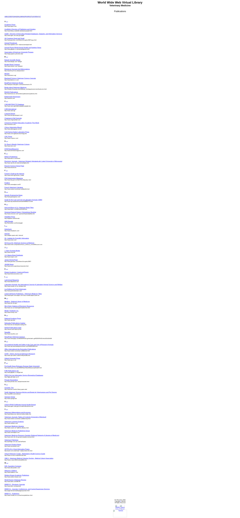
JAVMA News (9, 264)
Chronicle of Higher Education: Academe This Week (21, 123)
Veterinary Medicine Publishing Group (17, 431)
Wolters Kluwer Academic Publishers (16, 475)
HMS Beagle (8, 221)
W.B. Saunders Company (12, 466)
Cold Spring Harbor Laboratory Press (16, 132)
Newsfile (7, 332)
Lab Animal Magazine (11, 280)
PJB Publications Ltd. (11, 371)
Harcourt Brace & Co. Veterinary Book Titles (19, 207)
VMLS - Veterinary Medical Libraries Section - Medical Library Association (28, 458)
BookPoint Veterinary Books (13, 83)
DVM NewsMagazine (11, 149)
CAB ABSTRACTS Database (14, 104)
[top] (7, 21)
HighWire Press (9, 217)
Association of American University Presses (18, 52)
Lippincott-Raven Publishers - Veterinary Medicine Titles (23, 294)
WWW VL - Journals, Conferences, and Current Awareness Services (27, 489)
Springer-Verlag (9, 397)
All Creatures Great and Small (14, 38)
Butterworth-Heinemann (12, 97)
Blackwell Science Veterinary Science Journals (20, 78)
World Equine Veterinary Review (15, 480)
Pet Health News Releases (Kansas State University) (22, 366)
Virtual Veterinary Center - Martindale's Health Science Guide (24, 454)
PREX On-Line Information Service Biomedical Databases (23, 375)
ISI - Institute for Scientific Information (16, 238)
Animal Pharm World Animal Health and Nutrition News (22, 47)
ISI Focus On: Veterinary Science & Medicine (19, 243)
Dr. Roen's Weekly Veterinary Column (17, 144)
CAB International (10, 109)
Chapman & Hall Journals (13, 118)
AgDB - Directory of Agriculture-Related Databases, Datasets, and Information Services (33, 34)
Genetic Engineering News (13, 195)
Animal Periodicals (10, 43)
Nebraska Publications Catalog (14, 323)
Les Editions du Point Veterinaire (15, 289)
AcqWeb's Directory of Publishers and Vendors (20, 29)
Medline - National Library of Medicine (17, 301)
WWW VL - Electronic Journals (14, 484)
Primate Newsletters (11, 380)
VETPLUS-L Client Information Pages (17, 449)
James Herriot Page (11, 260)
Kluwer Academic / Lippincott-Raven (16, 272)
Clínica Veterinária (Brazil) (13, 127)
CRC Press (8, 136)
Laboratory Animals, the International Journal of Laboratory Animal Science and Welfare (33, 284)
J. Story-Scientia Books (12, 251)
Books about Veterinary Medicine (15, 87)
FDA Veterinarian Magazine (13, 178)
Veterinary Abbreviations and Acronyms (17, 412)
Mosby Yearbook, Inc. (11, 311)
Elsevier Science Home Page (14, 166)
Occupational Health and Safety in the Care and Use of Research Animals (28, 344)
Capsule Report (9, 113)
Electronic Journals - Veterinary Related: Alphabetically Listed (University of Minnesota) (33, 161)
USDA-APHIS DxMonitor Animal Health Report (20, 405)
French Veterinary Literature (13, 187)
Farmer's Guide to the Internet (14, 174)
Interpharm (8, 229)
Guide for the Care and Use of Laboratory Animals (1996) (23, 200)
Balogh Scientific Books (12, 60)
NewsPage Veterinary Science (14, 337)
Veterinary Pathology (11, 440)
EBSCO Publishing (10, 157)
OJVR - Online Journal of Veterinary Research (19, 354)
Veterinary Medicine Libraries (14, 426)
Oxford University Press (12, 358)
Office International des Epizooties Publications (20, 349)
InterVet (7, 234)
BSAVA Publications (11, 92)
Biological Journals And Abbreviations (17, 69)
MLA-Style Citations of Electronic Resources (19, 306)
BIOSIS (6, 74)
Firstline (7, 183)
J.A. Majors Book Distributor (13, 255)
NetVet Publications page (12, 328)
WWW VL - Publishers (11, 493)
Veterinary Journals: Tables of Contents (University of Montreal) (25, 417)
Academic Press (9, 24)
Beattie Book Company (12, 64)
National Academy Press (12, 318)
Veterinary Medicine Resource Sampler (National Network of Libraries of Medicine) (31, 435)
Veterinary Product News (12, 444)
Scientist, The (9, 388)
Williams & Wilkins (10, 471)
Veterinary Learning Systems (14, 421)
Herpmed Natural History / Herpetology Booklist (20, 212)
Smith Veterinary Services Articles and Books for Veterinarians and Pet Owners (30, 392)
